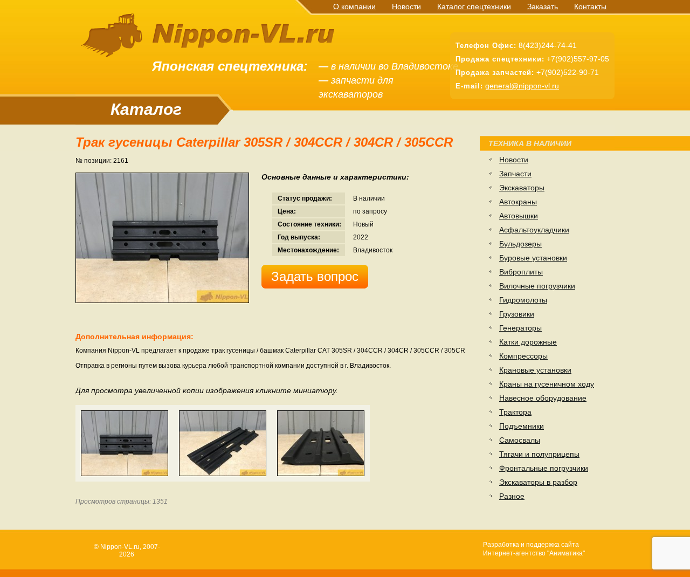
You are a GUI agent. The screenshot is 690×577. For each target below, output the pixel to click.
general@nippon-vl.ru (522, 85)
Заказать (542, 6)
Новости (406, 6)
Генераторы (520, 328)
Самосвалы (519, 440)
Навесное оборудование (542, 398)
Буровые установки (533, 257)
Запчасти (515, 173)
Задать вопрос (314, 276)
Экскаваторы (521, 187)
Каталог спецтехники (474, 6)
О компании (354, 6)
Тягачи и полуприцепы (539, 454)
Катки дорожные (528, 342)
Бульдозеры (520, 243)
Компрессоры (523, 356)
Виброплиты (521, 271)
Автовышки (518, 215)
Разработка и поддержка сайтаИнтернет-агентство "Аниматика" (534, 549)
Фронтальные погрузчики (543, 468)
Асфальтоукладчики (534, 229)
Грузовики (516, 314)
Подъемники (521, 426)
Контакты (590, 6)
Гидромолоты (523, 300)
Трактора (515, 412)
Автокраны (518, 201)
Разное (512, 496)
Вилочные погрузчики (537, 285)
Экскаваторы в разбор (538, 482)
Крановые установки (535, 370)
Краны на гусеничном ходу (546, 384)
